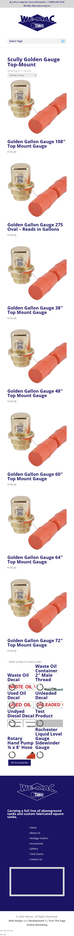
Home (33, 827)
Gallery (34, 848)
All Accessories (19, 762)
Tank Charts (37, 854)
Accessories (36, 843)
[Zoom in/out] (1, 930)
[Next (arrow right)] (4, 934)
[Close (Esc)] (11, 930)
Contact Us (36, 859)
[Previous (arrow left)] (1, 934)
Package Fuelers (39, 838)
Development (36, 920)
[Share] (8, 930)
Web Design (16, 920)
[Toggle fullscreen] (4, 930)
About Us (35, 832)
